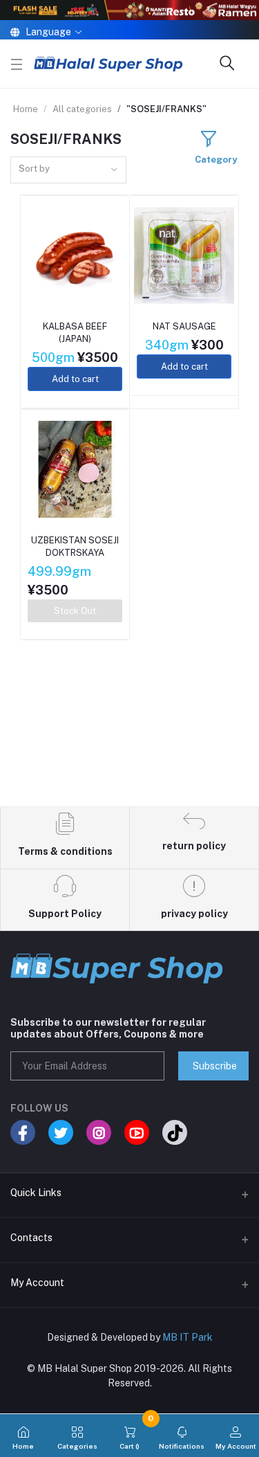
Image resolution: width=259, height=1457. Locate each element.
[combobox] (68, 169)
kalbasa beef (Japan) (75, 332)
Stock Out (75, 611)
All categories (82, 109)
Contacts (31, 1237)
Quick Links (35, 1192)
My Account (37, 1282)
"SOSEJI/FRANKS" (166, 109)
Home (25, 109)
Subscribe (215, 1065)
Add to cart (75, 379)
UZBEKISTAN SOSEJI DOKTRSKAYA (75, 546)
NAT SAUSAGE (184, 326)
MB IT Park (187, 1337)
